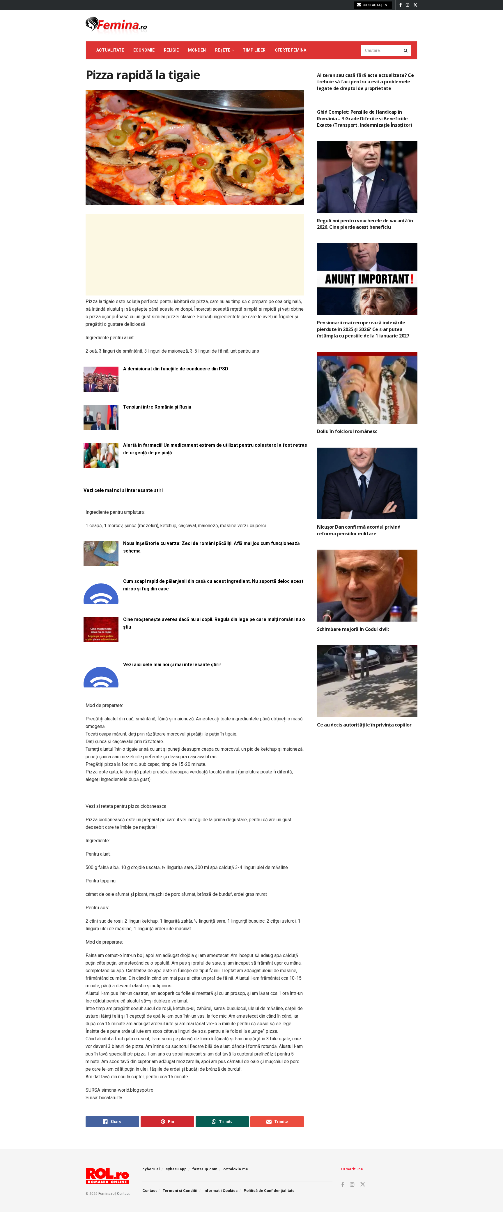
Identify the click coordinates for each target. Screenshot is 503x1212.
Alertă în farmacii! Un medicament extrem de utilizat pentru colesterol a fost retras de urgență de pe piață (215, 448)
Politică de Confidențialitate (269, 1190)
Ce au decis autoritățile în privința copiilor (364, 725)
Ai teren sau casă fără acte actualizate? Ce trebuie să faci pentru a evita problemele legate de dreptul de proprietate (365, 82)
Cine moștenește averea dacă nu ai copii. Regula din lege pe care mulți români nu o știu (214, 623)
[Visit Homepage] (116, 25)
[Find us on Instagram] (407, 5)
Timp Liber (254, 50)
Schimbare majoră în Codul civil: (353, 629)
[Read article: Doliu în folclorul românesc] (367, 388)
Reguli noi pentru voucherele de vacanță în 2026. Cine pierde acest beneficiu (365, 223)
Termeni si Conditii (180, 1190)
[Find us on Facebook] (400, 5)
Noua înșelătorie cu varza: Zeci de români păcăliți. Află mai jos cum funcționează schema (211, 547)
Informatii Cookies (220, 1190)
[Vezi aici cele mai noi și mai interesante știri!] (101, 684)
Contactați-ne (375, 5)
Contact (123, 1194)
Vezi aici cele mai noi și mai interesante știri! (172, 664)
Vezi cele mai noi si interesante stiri (123, 490)
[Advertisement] (195, 254)
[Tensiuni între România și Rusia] (101, 426)
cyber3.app (176, 1169)
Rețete (222, 50)
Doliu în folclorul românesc (347, 431)
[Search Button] (406, 50)
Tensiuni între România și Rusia (157, 407)
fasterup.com (204, 1169)
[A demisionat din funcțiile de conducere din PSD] (101, 388)
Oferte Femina (290, 50)
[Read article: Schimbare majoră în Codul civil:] (367, 586)
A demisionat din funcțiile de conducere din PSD (175, 369)
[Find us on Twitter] (415, 5)
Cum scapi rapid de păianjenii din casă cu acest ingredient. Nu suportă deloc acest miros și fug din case (213, 585)
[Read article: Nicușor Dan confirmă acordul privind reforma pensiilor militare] (367, 484)
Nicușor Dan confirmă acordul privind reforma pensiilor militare (358, 530)
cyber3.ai (151, 1169)
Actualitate (110, 50)
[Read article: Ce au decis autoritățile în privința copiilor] (367, 681)
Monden (197, 50)
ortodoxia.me (235, 1169)
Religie (171, 50)
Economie (144, 50)
